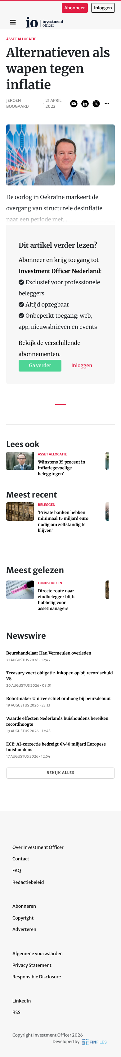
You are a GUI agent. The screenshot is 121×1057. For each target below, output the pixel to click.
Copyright (23, 918)
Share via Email (74, 103)
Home (27, 19)
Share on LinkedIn (85, 103)
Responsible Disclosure (36, 977)
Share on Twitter (96, 103)
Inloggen (103, 8)
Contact (20, 859)
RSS (16, 1012)
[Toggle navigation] (13, 22)
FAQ (16, 870)
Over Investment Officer (38, 847)
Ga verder (40, 366)
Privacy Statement (32, 965)
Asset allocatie (21, 39)
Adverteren (24, 929)
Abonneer (75, 8)
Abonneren (24, 906)
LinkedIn (21, 1001)
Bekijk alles (60, 773)
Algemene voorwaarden (37, 953)
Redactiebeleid (28, 882)
